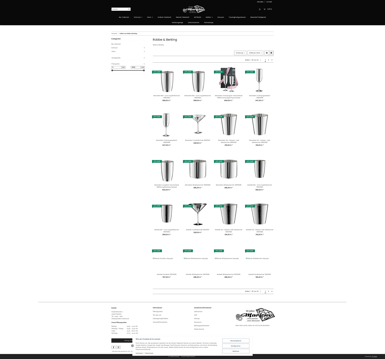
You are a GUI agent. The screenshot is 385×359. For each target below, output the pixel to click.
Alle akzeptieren (235, 341)
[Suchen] (129, 9)
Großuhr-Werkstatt (164, 17)
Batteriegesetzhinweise (201, 325)
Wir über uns (157, 315)
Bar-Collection (116, 44)
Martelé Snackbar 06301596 (166, 274)
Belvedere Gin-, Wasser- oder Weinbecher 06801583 (228, 141)
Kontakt (269, 2)
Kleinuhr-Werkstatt (182, 17)
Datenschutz (149, 353)
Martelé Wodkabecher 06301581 (260, 274)
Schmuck (114, 48)
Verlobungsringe (177, 23)
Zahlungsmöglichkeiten (160, 318)
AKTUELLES (197, 17)
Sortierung (239, 53)
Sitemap (197, 318)
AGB (195, 315)
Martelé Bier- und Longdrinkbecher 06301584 (259, 186)
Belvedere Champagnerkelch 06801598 (259, 97)
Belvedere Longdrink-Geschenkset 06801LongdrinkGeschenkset (166, 186)
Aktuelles (260, 2)
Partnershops (208, 23)
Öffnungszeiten (158, 311)
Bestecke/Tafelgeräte (258, 17)
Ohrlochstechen (193, 23)
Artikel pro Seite (254, 53)
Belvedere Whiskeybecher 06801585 (197, 185)
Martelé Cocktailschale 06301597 (197, 230)
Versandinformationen (160, 322)
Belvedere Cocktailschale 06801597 (197, 140)
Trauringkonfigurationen (237, 17)
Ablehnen (236, 351)
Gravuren (220, 17)
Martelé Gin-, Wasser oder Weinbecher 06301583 (228, 231)
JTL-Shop (374, 356)
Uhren (113, 51)
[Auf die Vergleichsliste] (177, 69)
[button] (259, 9)
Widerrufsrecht (199, 329)
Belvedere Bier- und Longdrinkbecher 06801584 (166, 97)
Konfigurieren (236, 346)
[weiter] (272, 60)
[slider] (112, 70)
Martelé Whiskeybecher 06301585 (197, 274)
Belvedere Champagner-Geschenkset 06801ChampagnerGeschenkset (228, 97)
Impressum (139, 353)
